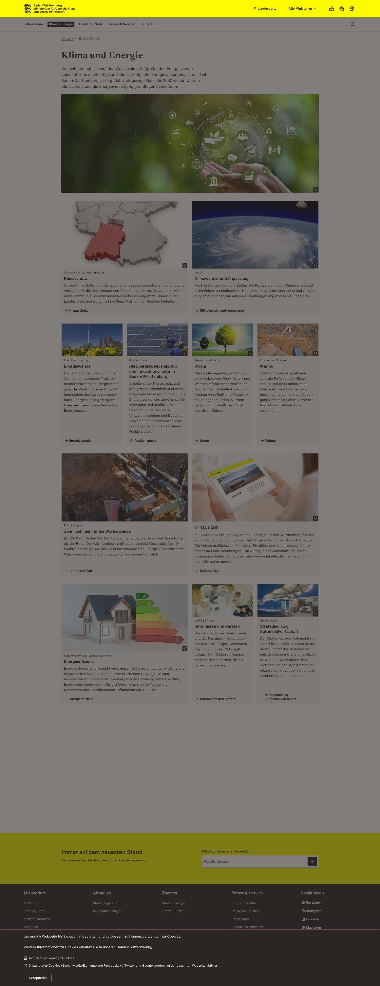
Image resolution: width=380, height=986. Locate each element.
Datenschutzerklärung (134, 947)
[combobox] (303, 8)
